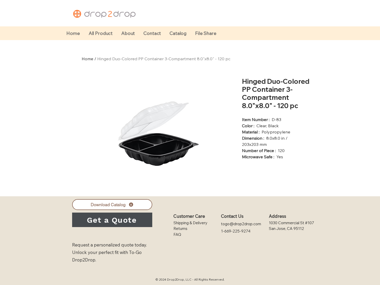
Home (87, 58)
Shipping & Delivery (190, 222)
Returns (180, 228)
